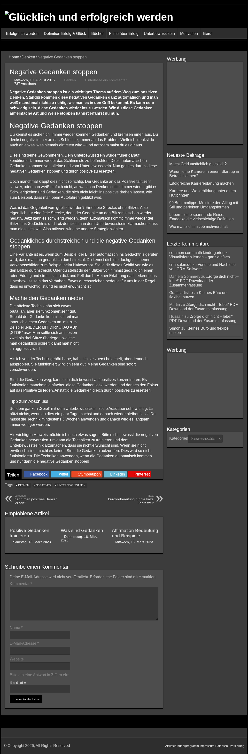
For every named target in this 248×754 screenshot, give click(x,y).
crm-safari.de (180, 264)
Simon (174, 328)
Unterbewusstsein (159, 34)
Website (17, 659)
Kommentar (21, 584)
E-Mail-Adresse (24, 643)
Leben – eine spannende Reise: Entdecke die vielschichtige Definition (201, 217)
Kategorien (178, 438)
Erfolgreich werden (22, 34)
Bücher (97, 34)
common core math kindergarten (197, 253)
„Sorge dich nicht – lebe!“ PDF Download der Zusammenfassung (204, 280)
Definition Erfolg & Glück (65, 34)
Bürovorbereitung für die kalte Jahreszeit (131, 499)
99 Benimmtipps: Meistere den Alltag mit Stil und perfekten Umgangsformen (203, 205)
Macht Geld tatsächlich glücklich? (198, 164)
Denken (28, 57)
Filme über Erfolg (124, 34)
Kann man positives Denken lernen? (36, 499)
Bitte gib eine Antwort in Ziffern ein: (39, 675)
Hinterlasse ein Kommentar (106, 80)
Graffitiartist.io (181, 293)
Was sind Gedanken (82, 530)
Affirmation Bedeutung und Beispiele (135, 533)
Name (16, 628)
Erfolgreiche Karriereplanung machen (201, 183)
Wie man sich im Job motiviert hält (198, 226)
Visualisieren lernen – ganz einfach (199, 257)
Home (13, 57)
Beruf (207, 34)
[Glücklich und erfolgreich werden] (89, 16)
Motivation (189, 34)
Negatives (43, 485)
